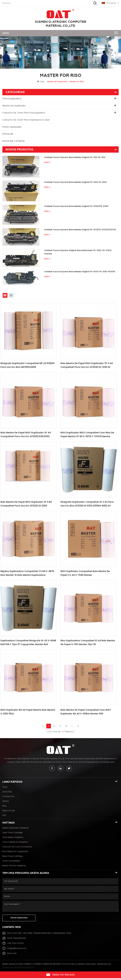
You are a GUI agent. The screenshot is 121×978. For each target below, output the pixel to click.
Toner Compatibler (11, 860)
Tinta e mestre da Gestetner (15, 842)
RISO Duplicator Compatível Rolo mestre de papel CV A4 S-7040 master (85, 573)
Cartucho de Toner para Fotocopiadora (23, 113)
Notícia (5, 801)
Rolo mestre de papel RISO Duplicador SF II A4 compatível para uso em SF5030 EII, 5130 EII (86, 365)
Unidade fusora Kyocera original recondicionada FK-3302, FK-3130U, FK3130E (78, 252)
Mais (46, 162)
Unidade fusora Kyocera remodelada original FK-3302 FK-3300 (75, 182)
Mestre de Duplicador (14, 106)
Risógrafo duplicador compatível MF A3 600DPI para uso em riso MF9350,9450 (27, 365)
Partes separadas (11, 127)
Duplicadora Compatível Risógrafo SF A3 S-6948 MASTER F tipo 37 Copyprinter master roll (28, 642)
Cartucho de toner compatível (17, 846)
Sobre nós (7, 791)
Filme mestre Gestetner (12, 837)
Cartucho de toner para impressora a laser (26, 120)
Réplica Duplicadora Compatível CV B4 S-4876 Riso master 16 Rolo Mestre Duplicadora (27, 573)
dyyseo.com (8, 967)
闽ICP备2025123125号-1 (24, 967)
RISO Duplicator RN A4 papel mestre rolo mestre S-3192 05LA (27, 712)
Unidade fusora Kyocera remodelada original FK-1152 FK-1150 (74, 157)
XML (4, 815)
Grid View (5, 295)
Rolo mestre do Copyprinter (15, 851)
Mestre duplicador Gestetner (15, 827)
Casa (42, 81)
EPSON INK (7, 134)
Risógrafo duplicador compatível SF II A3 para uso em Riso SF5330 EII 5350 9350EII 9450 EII (87, 504)
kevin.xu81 (12, 953)
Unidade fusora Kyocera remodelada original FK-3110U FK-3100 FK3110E (79, 271)
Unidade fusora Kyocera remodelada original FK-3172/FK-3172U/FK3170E (80, 229)
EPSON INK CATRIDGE (13, 141)
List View (11, 295)
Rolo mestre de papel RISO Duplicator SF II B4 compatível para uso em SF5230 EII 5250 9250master (26, 504)
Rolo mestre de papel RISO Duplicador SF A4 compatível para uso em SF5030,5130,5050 (25, 434)
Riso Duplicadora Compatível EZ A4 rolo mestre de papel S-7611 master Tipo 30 (87, 642)
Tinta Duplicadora (11, 98)
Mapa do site (8, 810)
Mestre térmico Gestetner (14, 865)
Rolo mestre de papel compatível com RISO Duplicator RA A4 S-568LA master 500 (85, 712)
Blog (4, 805)
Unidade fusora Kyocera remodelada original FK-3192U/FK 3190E (76, 206)
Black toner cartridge (12, 856)
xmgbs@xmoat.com (16, 948)
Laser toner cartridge (12, 832)
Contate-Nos (8, 796)
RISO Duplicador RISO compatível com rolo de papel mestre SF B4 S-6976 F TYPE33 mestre (87, 434)
